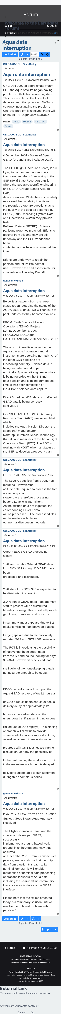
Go (32, 1012)
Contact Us (30, 969)
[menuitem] (24, 948)
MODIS (27, 121)
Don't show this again (15, 44)
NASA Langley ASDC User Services (36, 959)
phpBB (20, 972)
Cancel (21, 1012)
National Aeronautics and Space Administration (30, 962)
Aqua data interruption (17, 45)
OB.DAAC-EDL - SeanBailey (19, 64)
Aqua (16, 121)
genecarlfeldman (13, 280)
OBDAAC (40, 121)
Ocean (8, 126)
